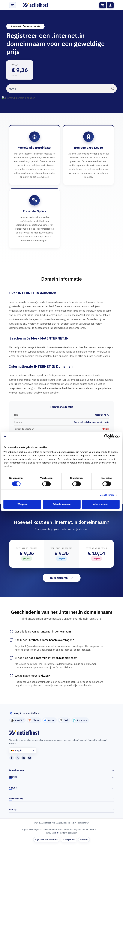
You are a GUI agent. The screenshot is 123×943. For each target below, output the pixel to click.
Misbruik (84, 839)
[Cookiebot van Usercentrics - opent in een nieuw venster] (106, 436)
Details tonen (107, 495)
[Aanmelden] (110, 5)
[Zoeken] (113, 88)
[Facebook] (11, 757)
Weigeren (22, 504)
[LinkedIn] (23, 757)
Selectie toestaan (61, 504)
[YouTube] (29, 757)
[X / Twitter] (17, 757)
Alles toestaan (100, 504)
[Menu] (12, 5)
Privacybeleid (69, 839)
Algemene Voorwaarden (46, 839)
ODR (57, 833)
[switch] (46, 483)
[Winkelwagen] (102, 5)
